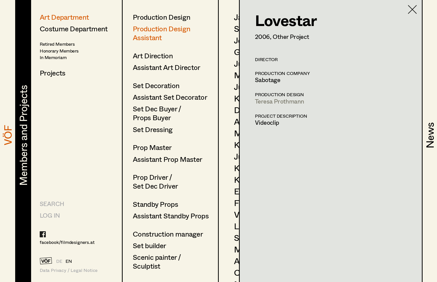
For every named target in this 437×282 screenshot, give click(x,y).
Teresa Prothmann (279, 101)
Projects (52, 72)
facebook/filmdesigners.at (67, 242)
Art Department (64, 16)
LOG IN (50, 215)
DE (59, 261)
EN (68, 261)
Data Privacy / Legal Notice (69, 270)
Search (52, 203)
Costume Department (73, 28)
